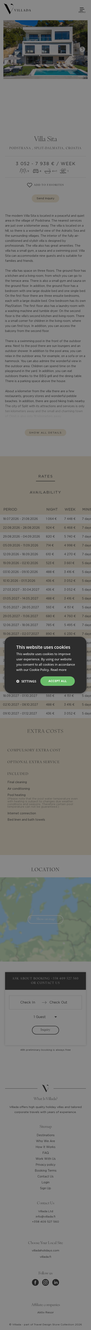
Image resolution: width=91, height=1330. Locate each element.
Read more (58, 670)
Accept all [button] (57, 681)
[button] (26, 681)
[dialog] (45, 665)
